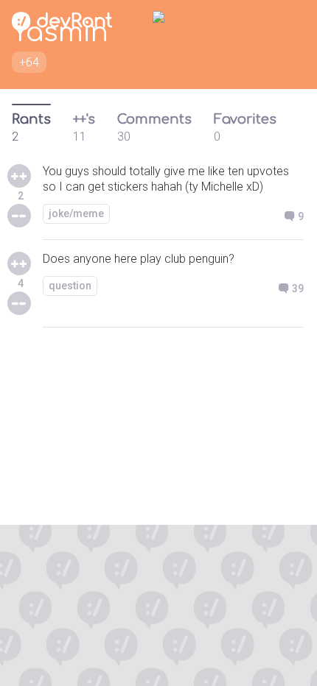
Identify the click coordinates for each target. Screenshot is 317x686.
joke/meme (76, 213)
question (70, 285)
